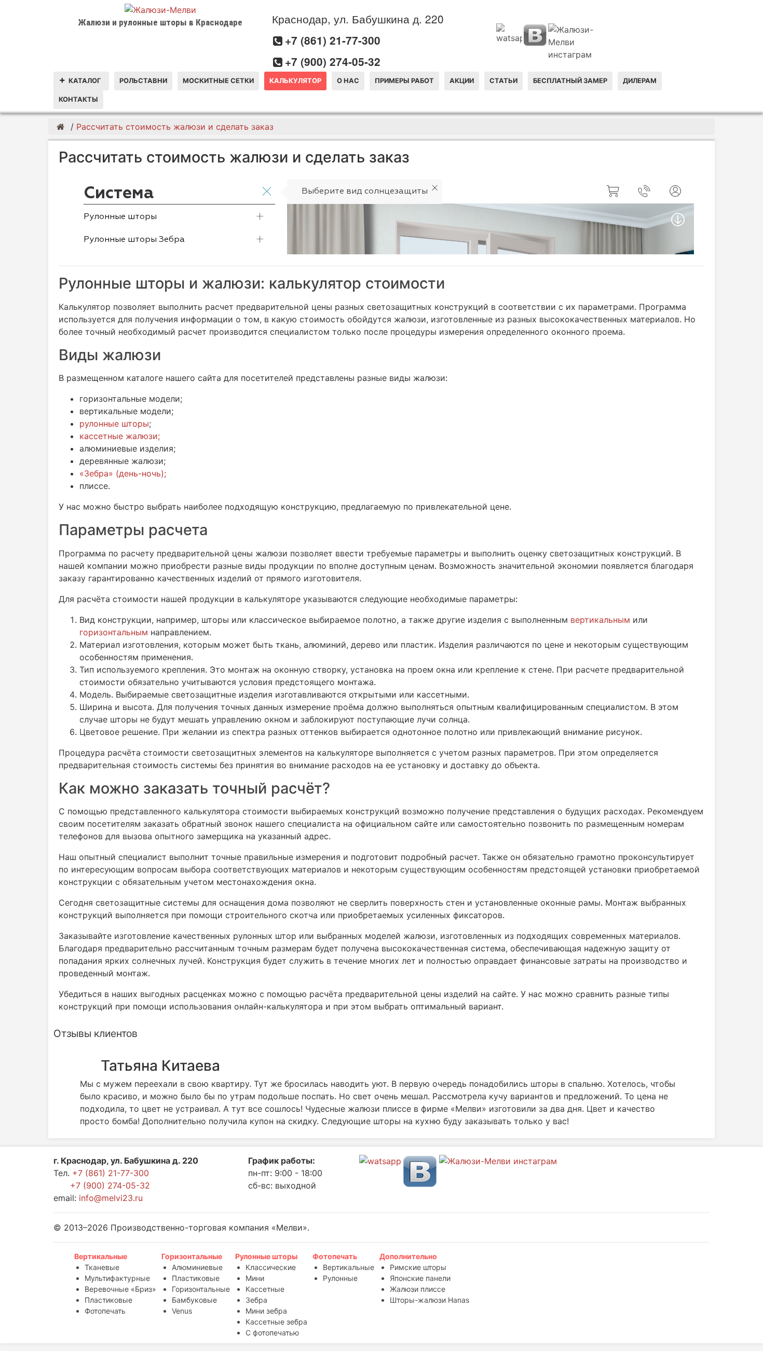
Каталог (85, 81)
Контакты (78, 99)
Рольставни (143, 81)
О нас (348, 81)
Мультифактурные (117, 1278)
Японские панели (420, 1278)
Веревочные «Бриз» (120, 1289)
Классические (271, 1267)
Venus (182, 1310)
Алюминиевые (197, 1267)
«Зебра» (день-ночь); (122, 473)
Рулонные (340, 1278)
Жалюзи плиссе (417, 1289)
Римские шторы (418, 1267)
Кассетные (265, 1289)
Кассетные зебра (276, 1321)
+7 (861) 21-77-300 (332, 40)
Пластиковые (108, 1299)
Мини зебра (266, 1310)
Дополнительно (408, 1256)
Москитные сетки (218, 81)
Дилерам (640, 81)
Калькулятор (295, 81)
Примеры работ (404, 81)
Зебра (256, 1299)
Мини (255, 1278)
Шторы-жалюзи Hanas (429, 1299)
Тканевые (102, 1267)
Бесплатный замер (570, 81)
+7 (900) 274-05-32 (332, 61)
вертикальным (601, 620)
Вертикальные (100, 1256)
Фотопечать (105, 1310)
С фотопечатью (272, 1332)
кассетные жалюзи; (119, 436)
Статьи (503, 81)
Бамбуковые (194, 1299)
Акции (461, 81)
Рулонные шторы (266, 1256)
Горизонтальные (191, 1256)
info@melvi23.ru (111, 1198)
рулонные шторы (114, 423)
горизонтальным (113, 632)
